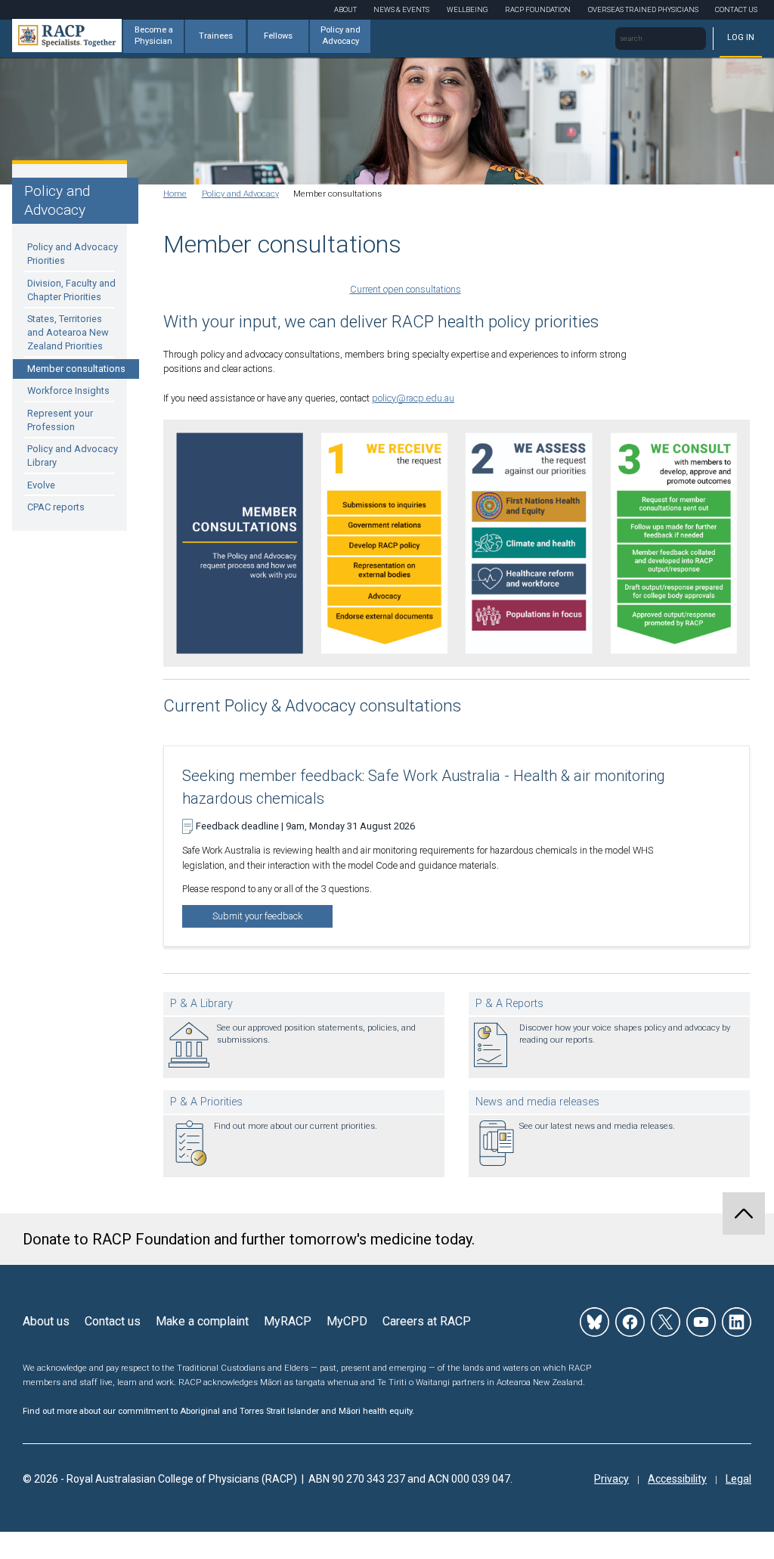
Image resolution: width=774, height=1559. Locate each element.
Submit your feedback (257, 916)
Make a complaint (202, 1321)
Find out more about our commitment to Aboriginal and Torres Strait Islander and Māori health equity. (218, 1411)
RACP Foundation (538, 9)
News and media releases (537, 1102)
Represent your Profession (60, 420)
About (345, 9)
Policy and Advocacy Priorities (72, 253)
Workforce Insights (68, 390)
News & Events (401, 9)
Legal (738, 1479)
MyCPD (347, 1321)
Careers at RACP (426, 1321)
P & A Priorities (206, 1102)
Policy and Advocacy (340, 35)
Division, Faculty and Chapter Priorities (71, 289)
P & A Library (201, 1003)
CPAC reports (56, 507)
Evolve (41, 485)
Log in (740, 37)
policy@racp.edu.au (413, 398)
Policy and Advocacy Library (72, 455)
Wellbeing (467, 9)
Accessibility (677, 1479)
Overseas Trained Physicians (643, 9)
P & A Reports (509, 1003)
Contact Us (736, 9)
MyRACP (287, 1321)
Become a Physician (154, 35)
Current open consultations (405, 289)
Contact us (113, 1321)
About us (46, 1321)
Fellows (278, 36)
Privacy (611, 1479)
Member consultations (76, 368)
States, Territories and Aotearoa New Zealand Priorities (68, 332)
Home (175, 194)
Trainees (216, 36)
